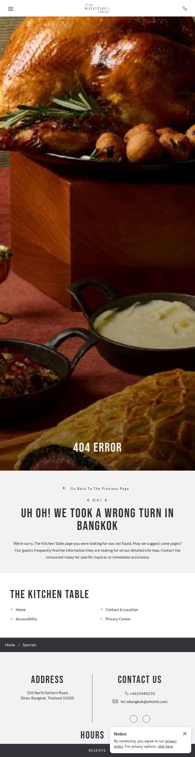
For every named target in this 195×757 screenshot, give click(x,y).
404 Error (97, 447)
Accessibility (26, 619)
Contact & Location (122, 609)
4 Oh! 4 (97, 500)
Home (21, 609)
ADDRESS (47, 680)
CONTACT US (140, 680)
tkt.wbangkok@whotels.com (144, 701)
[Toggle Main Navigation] (11, 9)
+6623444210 (185, 8)
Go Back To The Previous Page (99, 489)
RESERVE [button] (97, 750)
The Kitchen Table (49, 594)
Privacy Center (118, 619)
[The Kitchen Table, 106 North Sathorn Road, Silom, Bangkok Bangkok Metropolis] (97, 8)
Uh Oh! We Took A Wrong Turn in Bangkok (97, 519)
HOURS (92, 735)
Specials (29, 644)
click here (165, 746)
